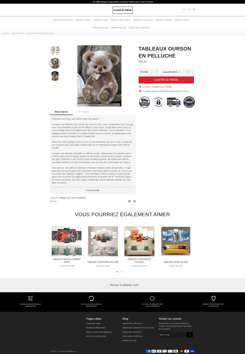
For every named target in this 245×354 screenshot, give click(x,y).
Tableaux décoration (63, 20)
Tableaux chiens (83, 20)
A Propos (84, 112)
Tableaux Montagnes (121, 20)
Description (61, 112)
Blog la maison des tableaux (99, 332)
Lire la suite (93, 190)
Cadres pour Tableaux (139, 28)
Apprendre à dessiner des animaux (138, 328)
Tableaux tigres (101, 20)
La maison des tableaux (66, 351)
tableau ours (65, 198)
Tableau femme (182, 20)
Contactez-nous (93, 323)
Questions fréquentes (95, 328)
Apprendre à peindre (131, 332)
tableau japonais (101, 28)
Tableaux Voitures (164, 20)
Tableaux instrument (143, 20)
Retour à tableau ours (124, 285)
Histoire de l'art (129, 340)
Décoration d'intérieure (132, 336)
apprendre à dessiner (132, 323)
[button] (116, 271)
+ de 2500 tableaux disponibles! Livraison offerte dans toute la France (122, 2)
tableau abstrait (118, 28)
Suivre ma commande (96, 336)
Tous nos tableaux (78, 198)
